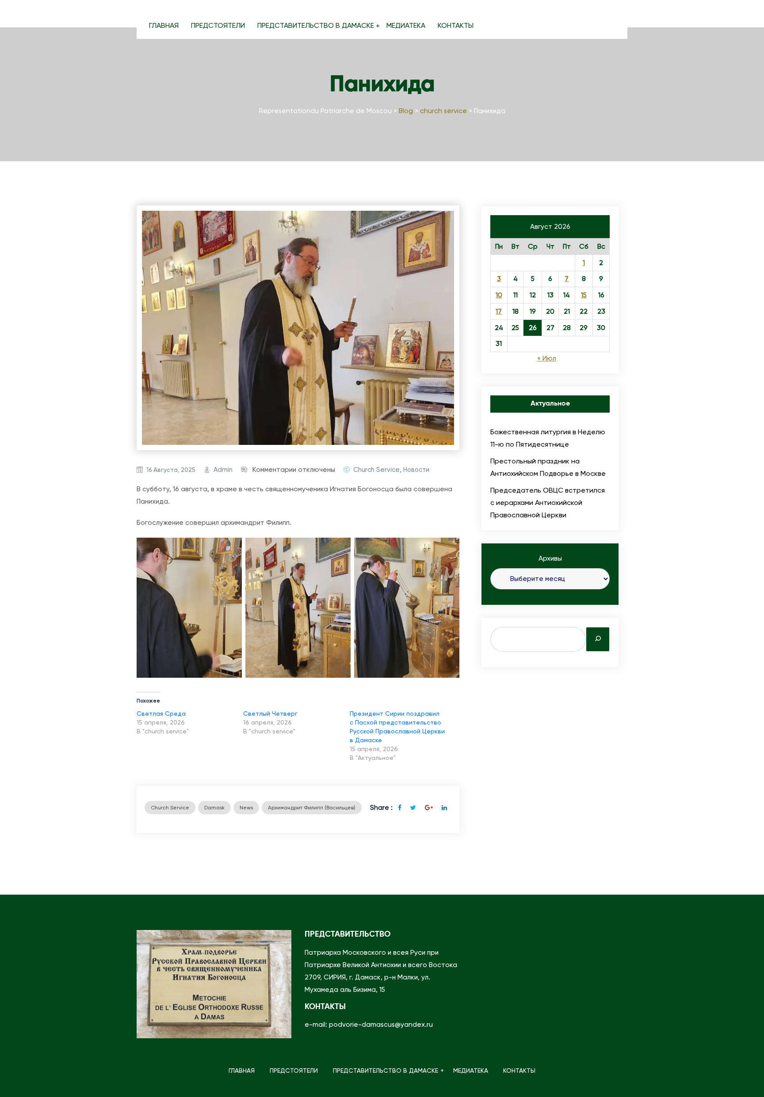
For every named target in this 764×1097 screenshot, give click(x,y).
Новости (416, 470)
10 (499, 295)
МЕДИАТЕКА (405, 25)
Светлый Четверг (270, 713)
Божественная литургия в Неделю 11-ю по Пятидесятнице (547, 438)
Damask (214, 808)
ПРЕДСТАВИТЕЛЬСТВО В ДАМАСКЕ (315, 25)
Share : (381, 807)
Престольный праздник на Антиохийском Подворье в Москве (548, 467)
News (246, 808)
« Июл (546, 358)
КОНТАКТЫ (456, 25)
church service (376, 470)
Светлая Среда (161, 713)
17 (499, 311)
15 (584, 295)
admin (223, 470)
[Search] (598, 639)
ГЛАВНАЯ (164, 25)
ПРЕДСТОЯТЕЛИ (218, 25)
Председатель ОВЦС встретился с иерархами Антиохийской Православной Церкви (547, 502)
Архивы (550, 558)
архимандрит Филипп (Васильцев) (311, 808)
